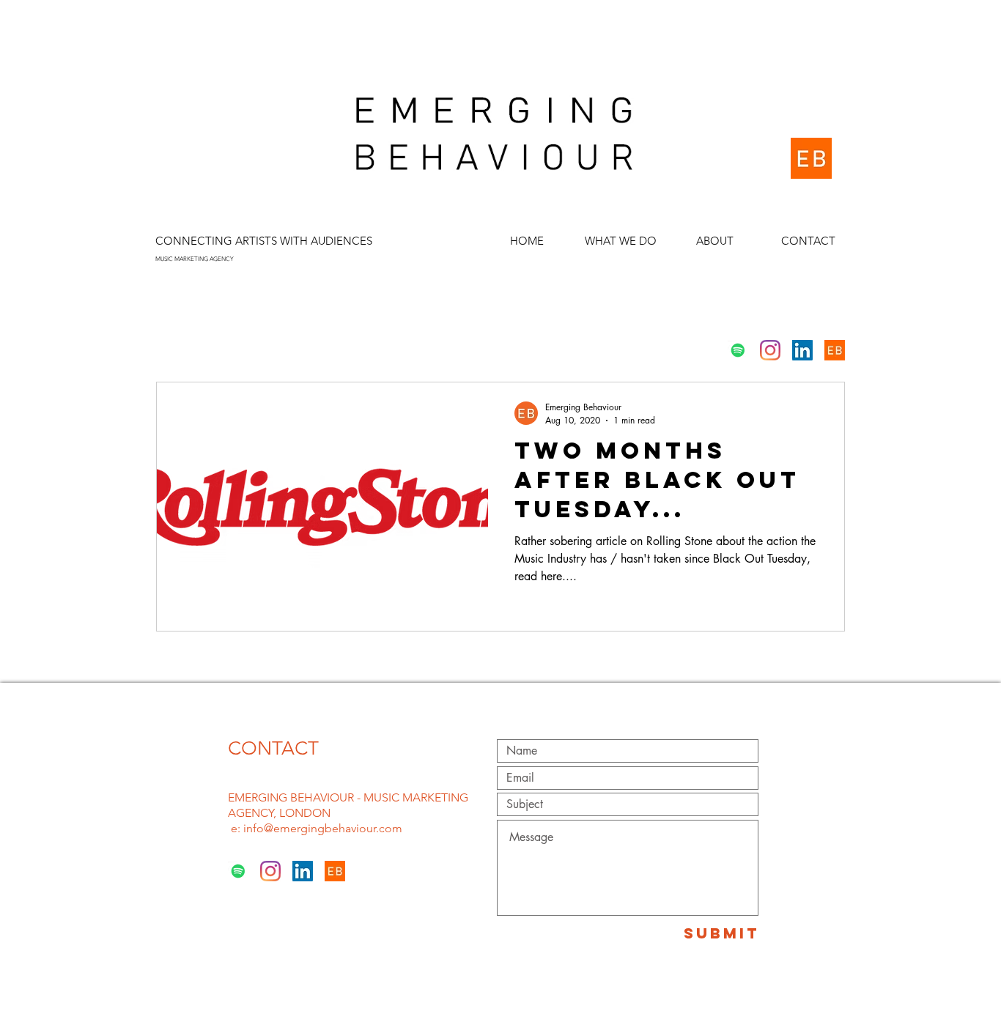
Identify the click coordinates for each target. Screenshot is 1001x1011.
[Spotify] (738, 350)
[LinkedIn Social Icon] (802, 350)
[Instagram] (770, 350)
